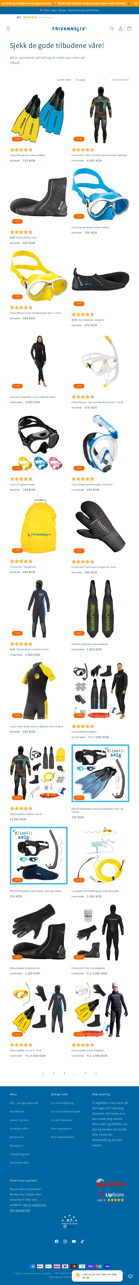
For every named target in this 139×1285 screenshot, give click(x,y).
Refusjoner (16, 1145)
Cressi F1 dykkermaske (22, 484)
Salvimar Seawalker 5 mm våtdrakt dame (33, 396)
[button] (43, 17)
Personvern (17, 1137)
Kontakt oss (17, 1111)
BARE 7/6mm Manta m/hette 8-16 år (29, 649)
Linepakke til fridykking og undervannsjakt (95, 890)
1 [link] (43, 1073)
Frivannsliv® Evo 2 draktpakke (88, 968)
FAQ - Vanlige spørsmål (24, 1103)
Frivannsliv (27, 1273)
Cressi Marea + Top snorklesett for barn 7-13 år (97, 402)
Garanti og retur (19, 1120)
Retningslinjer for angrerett (69, 1273)
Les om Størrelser (62, 1120)
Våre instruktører (61, 1128)
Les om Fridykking (62, 1103)
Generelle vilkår (19, 1162)
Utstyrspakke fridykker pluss (26, 814)
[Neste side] (96, 1073)
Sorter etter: (64, 79)
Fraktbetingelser (20, 1154)
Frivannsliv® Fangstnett (23, 566)
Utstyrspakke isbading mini (25, 968)
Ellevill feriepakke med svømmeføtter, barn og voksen (97, 810)
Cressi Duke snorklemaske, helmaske (92, 484)
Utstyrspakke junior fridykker (88, 1050)
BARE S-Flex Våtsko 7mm (23, 237)
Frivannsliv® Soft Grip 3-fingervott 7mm (94, 567)
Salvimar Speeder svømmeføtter (90, 644)
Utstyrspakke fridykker (84, 731)
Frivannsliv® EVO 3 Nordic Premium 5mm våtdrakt (99, 155)
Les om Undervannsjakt (65, 1111)
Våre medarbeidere (62, 1137)
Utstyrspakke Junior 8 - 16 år (26, 1050)
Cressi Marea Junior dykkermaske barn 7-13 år (35, 312)
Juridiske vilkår (19, 1128)
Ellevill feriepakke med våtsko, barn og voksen (36, 890)
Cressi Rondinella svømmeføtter (28, 155)
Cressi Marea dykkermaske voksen (90, 227)
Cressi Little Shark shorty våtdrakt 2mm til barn (36, 726)
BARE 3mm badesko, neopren (88, 319)
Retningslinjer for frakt (60, 1277)
